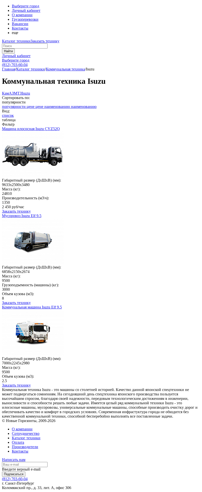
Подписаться (13, 474)
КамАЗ (8, 93)
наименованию (57, 106)
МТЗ (18, 93)
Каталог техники (16, 41)
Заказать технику (45, 41)
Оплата (18, 442)
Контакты (20, 28)
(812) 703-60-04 (15, 65)
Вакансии (20, 24)
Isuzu (26, 93)
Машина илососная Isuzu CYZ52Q (31, 129)
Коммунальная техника (65, 69)
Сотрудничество (25, 433)
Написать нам (13, 460)
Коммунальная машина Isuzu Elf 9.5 (32, 307)
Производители (25, 447)
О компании (22, 15)
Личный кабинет (16, 56)
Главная (8, 69)
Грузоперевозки (25, 19)
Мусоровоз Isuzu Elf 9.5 (21, 216)
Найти (8, 51)
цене (31, 106)
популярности (14, 106)
